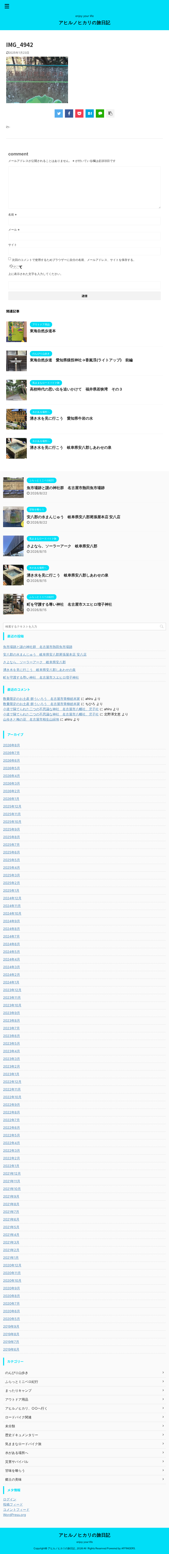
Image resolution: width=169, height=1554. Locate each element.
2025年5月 (11, 860)
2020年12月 (12, 1265)
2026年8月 (11, 745)
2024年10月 (12, 913)
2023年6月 (11, 1036)
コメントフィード (16, 1509)
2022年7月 (11, 1120)
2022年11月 (12, 1089)
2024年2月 (11, 975)
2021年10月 (12, 1189)
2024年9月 (11, 921)
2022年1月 (11, 1166)
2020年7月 (11, 1303)
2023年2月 (11, 1066)
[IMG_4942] (90, 113)
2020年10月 (12, 1280)
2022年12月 (12, 1082)
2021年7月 (11, 1212)
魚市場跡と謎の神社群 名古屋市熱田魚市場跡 (66, 488)
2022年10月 (12, 1097)
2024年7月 (11, 936)
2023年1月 (11, 1074)
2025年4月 (11, 867)
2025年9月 (11, 829)
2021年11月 (11, 1181)
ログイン (9, 1499)
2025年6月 (11, 852)
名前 (12, 214)
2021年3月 (11, 1242)
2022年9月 (11, 1105)
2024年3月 (11, 967)
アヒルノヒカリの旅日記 (84, 22)
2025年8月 (11, 837)
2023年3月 (11, 1059)
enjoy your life (84, 1541)
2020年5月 (11, 1319)
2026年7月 (11, 753)
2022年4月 (11, 1143)
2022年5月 (11, 1135)
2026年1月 (11, 799)
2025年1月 (11, 890)
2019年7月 (11, 1342)
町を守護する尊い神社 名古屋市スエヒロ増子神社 (69, 604)
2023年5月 (11, 1043)
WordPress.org (14, 1515)
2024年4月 (11, 959)
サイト (12, 244)
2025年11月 (12, 814)
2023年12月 (12, 990)
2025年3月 (11, 875)
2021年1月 (11, 1258)
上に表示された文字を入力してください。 (35, 274)
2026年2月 (11, 791)
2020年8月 (11, 1296)
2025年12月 (12, 806)
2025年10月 (12, 822)
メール (14, 229)
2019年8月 (11, 1334)
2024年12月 (12, 898)
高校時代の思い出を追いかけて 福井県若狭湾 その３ (76, 389)
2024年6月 (11, 944)
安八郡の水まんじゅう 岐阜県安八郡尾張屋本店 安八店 (73, 517)
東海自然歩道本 (43, 331)
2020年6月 (11, 1311)
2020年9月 (11, 1288)
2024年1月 (11, 982)
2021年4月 (11, 1235)
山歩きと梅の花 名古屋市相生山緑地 (31, 719)
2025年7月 (11, 845)
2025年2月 (11, 883)
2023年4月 (11, 1051)
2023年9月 (11, 1013)
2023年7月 (11, 1028)
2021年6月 (11, 1219)
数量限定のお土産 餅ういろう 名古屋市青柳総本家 (41, 699)
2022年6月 (11, 1128)
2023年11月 (12, 997)
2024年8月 (11, 929)
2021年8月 (11, 1204)
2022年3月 (11, 1150)
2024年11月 (12, 906)
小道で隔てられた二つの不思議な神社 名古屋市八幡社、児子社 (51, 709)
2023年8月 (11, 1020)
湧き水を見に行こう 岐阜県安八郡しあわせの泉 (70, 447)
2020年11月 (12, 1273)
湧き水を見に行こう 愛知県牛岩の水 (61, 418)
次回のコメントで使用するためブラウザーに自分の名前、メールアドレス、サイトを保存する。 (74, 259)
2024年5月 (11, 952)
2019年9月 (11, 1326)
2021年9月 (11, 1196)
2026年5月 (11, 768)
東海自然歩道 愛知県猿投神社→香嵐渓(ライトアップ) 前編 (81, 360)
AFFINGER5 (128, 1548)
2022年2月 (11, 1158)
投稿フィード (13, 1504)
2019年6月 (11, 1349)
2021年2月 (11, 1250)
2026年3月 (11, 783)
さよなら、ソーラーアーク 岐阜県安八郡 (62, 546)
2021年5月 (11, 1227)
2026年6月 (11, 760)
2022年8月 (11, 1112)
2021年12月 (12, 1173)
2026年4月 (11, 776)
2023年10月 (12, 1005)
